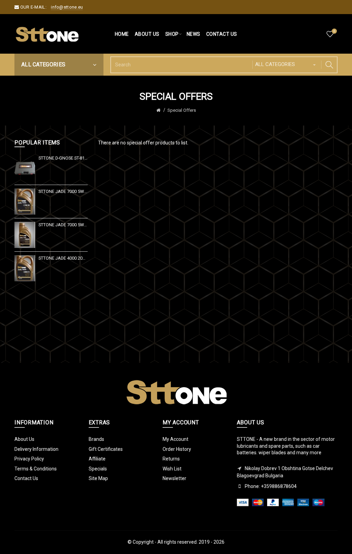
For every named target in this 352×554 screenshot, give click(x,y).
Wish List (172, 468)
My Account (175, 439)
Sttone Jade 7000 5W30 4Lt (63, 191)
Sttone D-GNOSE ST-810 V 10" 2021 (63, 158)
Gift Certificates (106, 449)
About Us (24, 439)
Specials (98, 468)
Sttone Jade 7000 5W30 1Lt (63, 224)
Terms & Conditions (35, 468)
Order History (177, 449)
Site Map (98, 478)
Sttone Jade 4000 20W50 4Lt (63, 258)
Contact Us (26, 478)
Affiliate (97, 458)
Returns (171, 458)
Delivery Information (36, 449)
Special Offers (181, 110)
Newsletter (174, 478)
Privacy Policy (29, 458)
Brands (96, 439)
